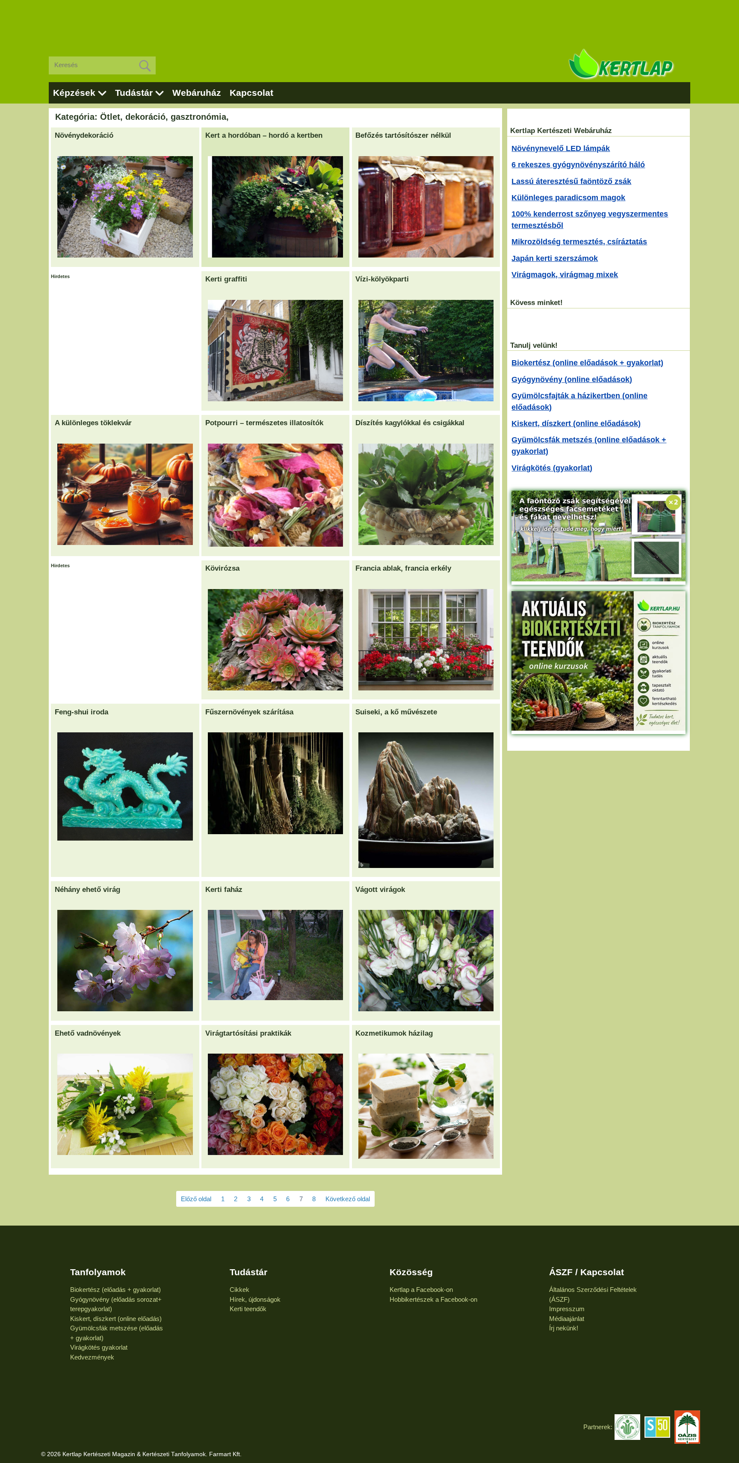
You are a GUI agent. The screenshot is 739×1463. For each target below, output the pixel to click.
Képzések (74, 93)
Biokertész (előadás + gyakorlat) (115, 1289)
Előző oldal (196, 1198)
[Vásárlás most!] (598, 579)
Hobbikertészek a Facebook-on (433, 1299)
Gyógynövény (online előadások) (571, 379)
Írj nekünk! (563, 1328)
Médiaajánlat (566, 1318)
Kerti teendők (248, 1308)
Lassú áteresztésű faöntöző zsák (571, 181)
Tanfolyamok (98, 1272)
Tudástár (134, 93)
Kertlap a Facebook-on (421, 1289)
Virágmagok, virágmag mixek (564, 274)
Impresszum (567, 1308)
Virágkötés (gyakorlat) (551, 468)
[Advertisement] (369, 21)
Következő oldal (347, 1198)
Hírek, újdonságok (255, 1299)
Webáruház (196, 93)
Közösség (411, 1272)
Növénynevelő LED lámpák (560, 148)
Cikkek (239, 1289)
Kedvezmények (92, 1357)
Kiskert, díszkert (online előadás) (116, 1318)
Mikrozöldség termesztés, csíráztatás (579, 241)
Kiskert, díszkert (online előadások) (576, 423)
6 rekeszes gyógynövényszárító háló (578, 164)
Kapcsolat (251, 93)
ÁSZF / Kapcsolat (586, 1272)
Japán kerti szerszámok (554, 258)
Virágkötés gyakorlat (98, 1347)
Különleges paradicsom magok (568, 197)
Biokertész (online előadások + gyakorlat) (587, 362)
